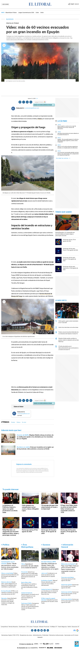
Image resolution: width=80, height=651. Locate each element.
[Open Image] (4, 45)
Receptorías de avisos (26, 635)
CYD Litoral (29, 626)
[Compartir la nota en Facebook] (20, 102)
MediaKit (40, 637)
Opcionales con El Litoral (71, 635)
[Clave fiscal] (77, 646)
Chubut (39, 118)
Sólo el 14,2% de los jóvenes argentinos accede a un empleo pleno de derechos (68, 146)
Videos (18, 422)
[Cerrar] (53, 105)
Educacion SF (75, 626)
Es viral (24, 422)
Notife (69, 626)
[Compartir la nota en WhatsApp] (27, 102)
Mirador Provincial (44, 626)
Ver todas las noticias (62, 158)
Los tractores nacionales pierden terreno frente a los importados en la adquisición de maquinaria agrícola (68, 153)
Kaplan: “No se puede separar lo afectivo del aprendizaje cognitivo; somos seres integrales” (68, 139)
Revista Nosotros (13, 626)
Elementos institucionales (56, 635)
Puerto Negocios (62, 626)
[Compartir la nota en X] (23, 102)
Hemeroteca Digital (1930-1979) (10, 635)
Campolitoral (4, 626)
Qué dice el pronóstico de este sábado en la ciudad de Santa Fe (68, 133)
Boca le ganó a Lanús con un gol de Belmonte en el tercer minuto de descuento (67, 126)
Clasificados (22, 626)
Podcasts (35, 626)
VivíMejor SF (53, 626)
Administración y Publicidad (40, 635)
